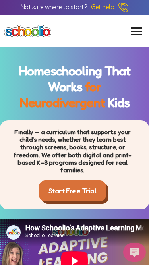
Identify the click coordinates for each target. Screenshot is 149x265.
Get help (102, 7)
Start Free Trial (72, 190)
